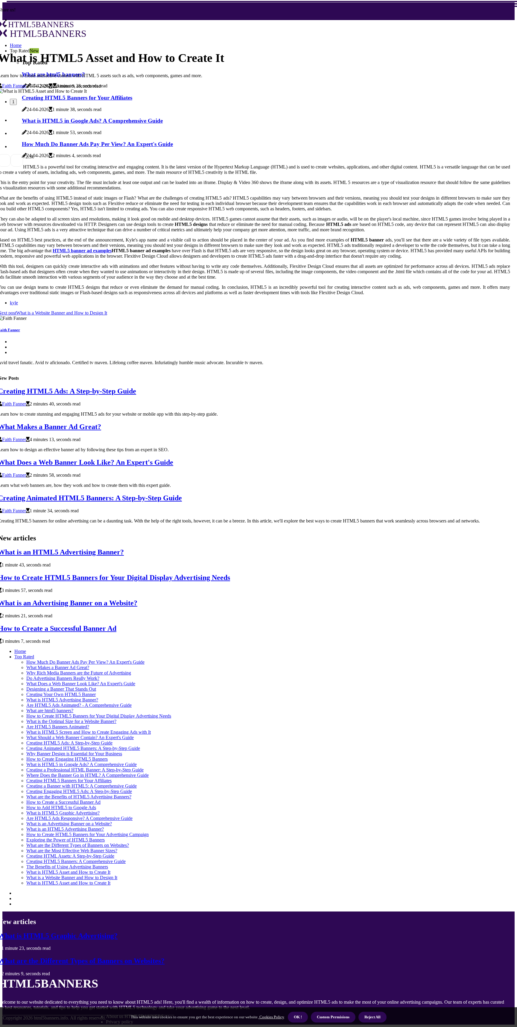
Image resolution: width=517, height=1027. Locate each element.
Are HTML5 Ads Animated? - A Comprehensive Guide (79, 705)
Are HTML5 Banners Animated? (57, 726)
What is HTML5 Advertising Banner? (62, 699)
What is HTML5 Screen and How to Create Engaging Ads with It (88, 732)
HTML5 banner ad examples (82, 250)
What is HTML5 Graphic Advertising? (63, 812)
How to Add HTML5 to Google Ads (61, 807)
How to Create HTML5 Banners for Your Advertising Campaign (87, 834)
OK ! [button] (298, 1017)
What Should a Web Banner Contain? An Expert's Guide (80, 737)
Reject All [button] (372, 1017)
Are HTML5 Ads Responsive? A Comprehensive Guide (79, 818)
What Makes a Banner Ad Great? (57, 667)
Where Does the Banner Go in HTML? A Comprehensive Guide (87, 775)
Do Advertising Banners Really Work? (62, 678)
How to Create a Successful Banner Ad (63, 802)
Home (20, 651)
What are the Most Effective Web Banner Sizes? (71, 850)
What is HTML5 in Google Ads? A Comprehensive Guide (81, 764)
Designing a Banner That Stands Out (61, 689)
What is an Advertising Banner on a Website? (69, 823)
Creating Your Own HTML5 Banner (61, 694)
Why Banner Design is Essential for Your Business (74, 753)
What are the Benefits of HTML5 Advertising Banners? (78, 796)
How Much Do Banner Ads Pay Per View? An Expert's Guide (85, 662)
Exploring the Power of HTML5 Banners (65, 839)
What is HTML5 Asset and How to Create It (68, 872)
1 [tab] (13, 102)
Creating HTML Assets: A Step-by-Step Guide (70, 856)
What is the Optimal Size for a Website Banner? (71, 721)
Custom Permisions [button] (333, 1017)
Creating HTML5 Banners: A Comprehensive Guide (76, 861)
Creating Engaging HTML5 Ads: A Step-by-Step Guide (79, 791)
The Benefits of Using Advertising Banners (67, 866)
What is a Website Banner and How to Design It (71, 877)
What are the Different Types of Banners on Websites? (77, 845)
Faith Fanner (14, 85)
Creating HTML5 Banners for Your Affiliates (69, 780)
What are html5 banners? (49, 710)
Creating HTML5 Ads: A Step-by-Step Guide (69, 742)
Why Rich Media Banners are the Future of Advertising (78, 672)
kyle (14, 302)
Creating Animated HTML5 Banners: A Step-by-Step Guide (83, 748)
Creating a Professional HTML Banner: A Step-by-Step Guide (85, 769)
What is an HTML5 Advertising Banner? (65, 829)
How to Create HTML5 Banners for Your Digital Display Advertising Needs (98, 715)
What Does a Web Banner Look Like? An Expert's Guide (80, 683)
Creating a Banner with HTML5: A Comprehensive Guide (81, 786)
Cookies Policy (271, 1017)
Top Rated (24, 656)
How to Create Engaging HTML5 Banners (67, 759)
